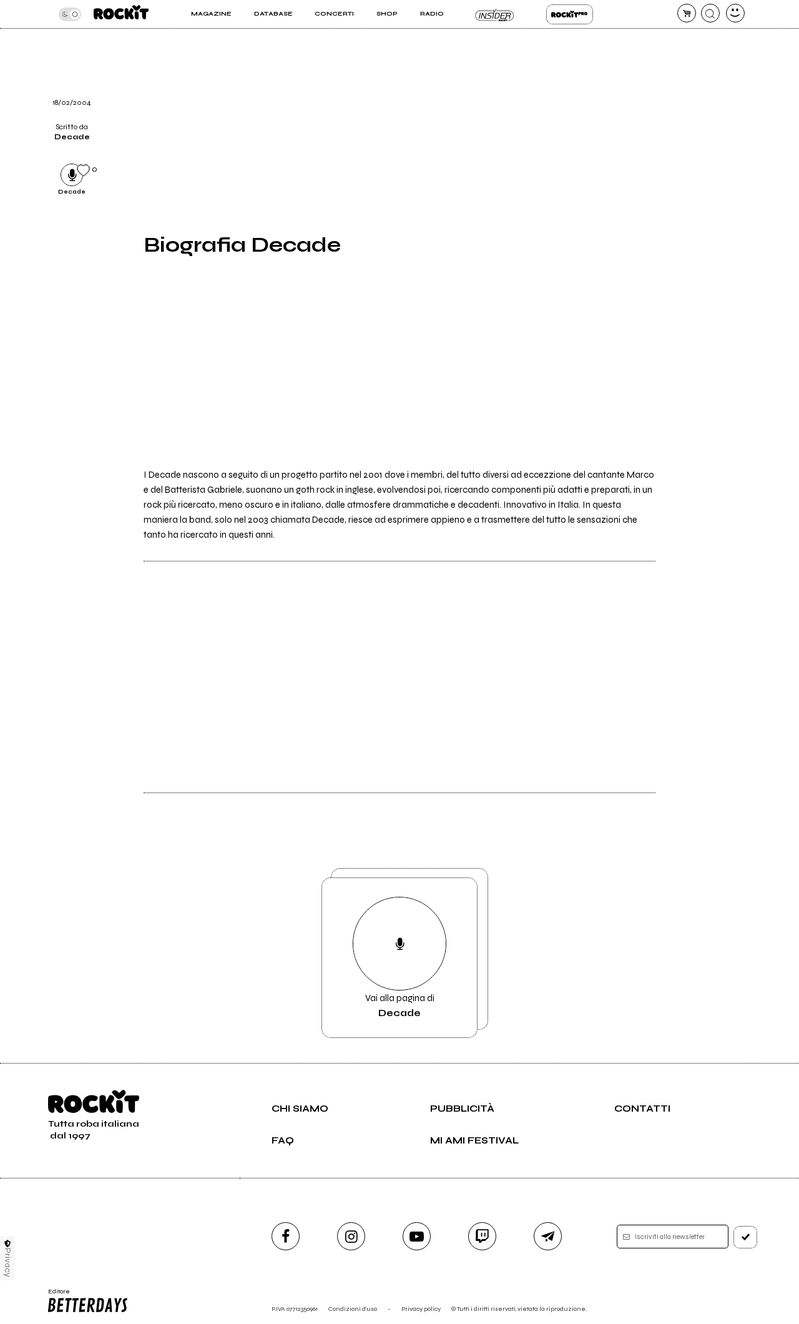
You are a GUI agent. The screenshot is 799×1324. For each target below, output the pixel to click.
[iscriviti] (745, 1237)
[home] (121, 14)
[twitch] (482, 1236)
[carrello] (686, 13)
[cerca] (710, 13)
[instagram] (351, 1236)
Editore (55, 1295)
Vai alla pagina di (399, 1005)
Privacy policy (421, 1309)
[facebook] (286, 1236)
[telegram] (548, 1236)
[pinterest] (679, 92)
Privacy (7, 1262)
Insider (494, 14)
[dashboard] (735, 13)
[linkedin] (679, 60)
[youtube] (417, 1236)
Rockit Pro (569, 14)
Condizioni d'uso (352, 1309)
